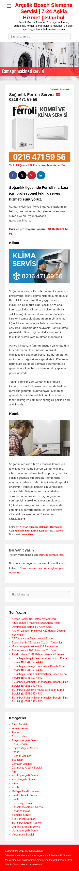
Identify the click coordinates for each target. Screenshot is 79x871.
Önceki (52, 89)
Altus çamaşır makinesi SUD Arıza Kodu (36, 622)
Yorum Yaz (59, 165)
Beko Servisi (19, 744)
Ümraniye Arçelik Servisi (26, 826)
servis (45, 165)
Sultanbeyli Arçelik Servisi (27, 822)
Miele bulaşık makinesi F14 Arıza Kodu (35, 646)
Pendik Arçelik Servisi (24, 795)
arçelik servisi (20, 728)
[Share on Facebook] (13, 175)
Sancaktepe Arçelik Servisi (27, 806)
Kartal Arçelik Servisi (24, 779)
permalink (27, 534)
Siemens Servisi (21, 814)
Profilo (15, 799)
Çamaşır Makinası (19, 530)
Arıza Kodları (19, 736)
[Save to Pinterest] (32, 175)
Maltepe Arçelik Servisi (25, 791)
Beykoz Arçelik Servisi (25, 748)
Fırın (14, 771)
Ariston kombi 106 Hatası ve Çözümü (34, 618)
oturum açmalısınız (51, 554)
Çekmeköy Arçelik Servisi (27, 767)
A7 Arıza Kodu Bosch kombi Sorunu (33, 638)
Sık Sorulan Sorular (23, 818)
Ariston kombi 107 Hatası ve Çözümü (34, 650)
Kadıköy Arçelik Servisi (25, 775)
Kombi (43, 530)
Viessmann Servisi (23, 834)
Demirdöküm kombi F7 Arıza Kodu (32, 626)
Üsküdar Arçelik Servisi (25, 830)
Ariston (24, 527)
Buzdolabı (56, 527)
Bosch (15, 751)
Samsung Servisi (22, 803)
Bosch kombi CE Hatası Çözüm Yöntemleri (37, 642)
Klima (34, 530)
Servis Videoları (21, 811)
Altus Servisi (19, 724)
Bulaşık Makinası (39, 527)
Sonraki (66, 89)
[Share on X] (22, 175)
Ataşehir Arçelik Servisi (25, 740)
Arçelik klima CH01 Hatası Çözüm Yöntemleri (38, 654)
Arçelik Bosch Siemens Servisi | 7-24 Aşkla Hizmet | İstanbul (43, 11)
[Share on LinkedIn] (41, 175)
